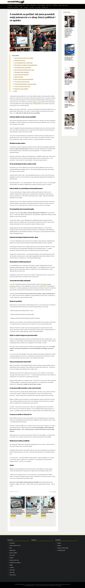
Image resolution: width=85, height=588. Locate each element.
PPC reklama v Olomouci (36, 102)
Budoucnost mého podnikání (21, 89)
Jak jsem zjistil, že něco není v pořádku (23, 58)
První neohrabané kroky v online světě (23, 63)
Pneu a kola (49, 5)
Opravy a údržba (41, 5)
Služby (21, 7)
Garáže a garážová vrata (19, 5)
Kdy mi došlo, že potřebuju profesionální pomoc (25, 65)
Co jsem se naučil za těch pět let (22, 86)
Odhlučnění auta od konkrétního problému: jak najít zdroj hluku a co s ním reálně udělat (18, 511)
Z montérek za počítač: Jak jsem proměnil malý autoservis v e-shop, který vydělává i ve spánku (69, 32)
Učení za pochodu (18, 77)
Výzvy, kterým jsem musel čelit (21, 81)
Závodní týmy (45, 7)
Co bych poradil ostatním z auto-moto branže (25, 84)
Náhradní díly (33, 5)
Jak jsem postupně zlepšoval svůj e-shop (24, 70)
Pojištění (55, 5)
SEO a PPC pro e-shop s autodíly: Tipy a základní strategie (69, 82)
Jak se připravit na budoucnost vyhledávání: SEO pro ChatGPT (47, 511)
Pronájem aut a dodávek (13, 7)
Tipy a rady (31, 7)
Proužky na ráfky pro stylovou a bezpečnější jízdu (69, 58)
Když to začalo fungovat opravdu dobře (23, 79)
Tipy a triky (37, 7)
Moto (28, 5)
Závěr (15, 91)
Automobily (10, 5)
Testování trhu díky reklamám (21, 74)
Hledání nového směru (19, 60)
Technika (26, 7)
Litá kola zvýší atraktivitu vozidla (69, 128)
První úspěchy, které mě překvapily (22, 67)
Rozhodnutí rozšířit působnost (21, 72)
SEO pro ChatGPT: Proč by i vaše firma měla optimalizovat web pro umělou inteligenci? (32, 511)
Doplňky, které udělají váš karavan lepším (69, 106)
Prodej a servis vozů (63, 5)
